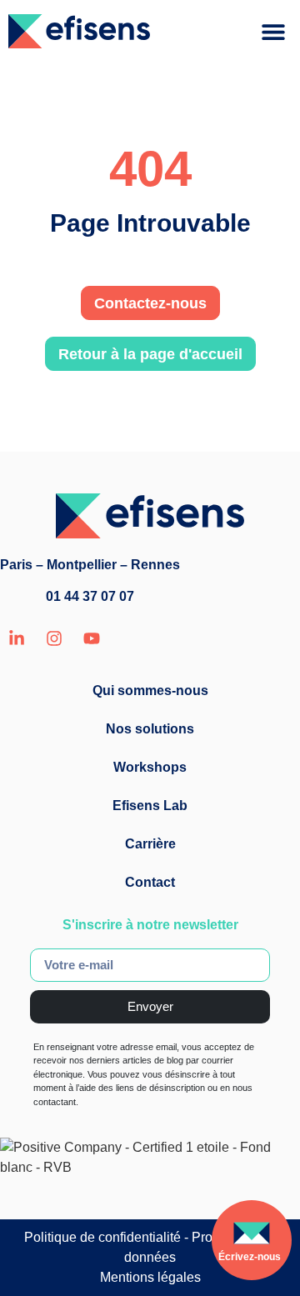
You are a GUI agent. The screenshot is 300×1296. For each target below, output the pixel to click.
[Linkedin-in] (16, 638)
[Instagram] (54, 638)
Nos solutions (150, 729)
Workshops (150, 767)
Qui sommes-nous (150, 690)
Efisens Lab (150, 805)
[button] (273, 31)
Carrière (150, 844)
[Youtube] (91, 638)
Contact (150, 882)
